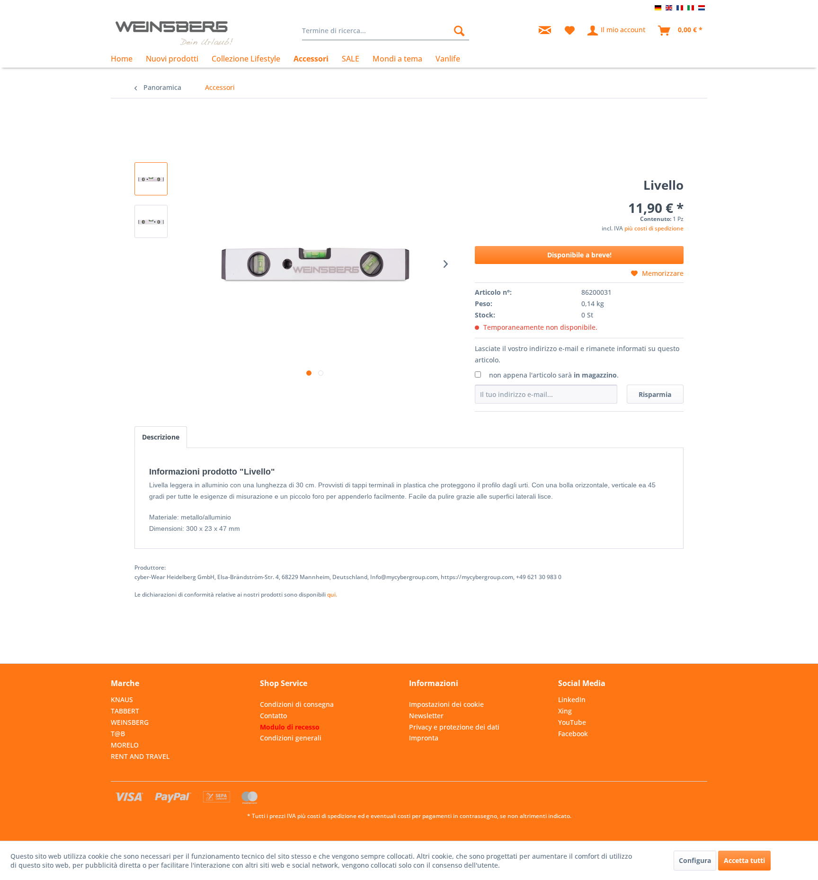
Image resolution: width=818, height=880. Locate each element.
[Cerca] (459, 30)
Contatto (273, 715)
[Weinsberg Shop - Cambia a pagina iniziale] (174, 33)
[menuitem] (385, 30)
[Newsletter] (545, 30)
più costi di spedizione (654, 228)
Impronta (423, 737)
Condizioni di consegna (297, 704)
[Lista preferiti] (569, 30)
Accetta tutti (744, 860)
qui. (332, 594)
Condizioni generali (290, 737)
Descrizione (160, 436)
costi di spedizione (331, 816)
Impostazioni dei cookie (446, 704)
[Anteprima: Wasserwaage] (151, 178)
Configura (695, 860)
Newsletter (426, 715)
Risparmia (655, 394)
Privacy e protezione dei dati (454, 726)
